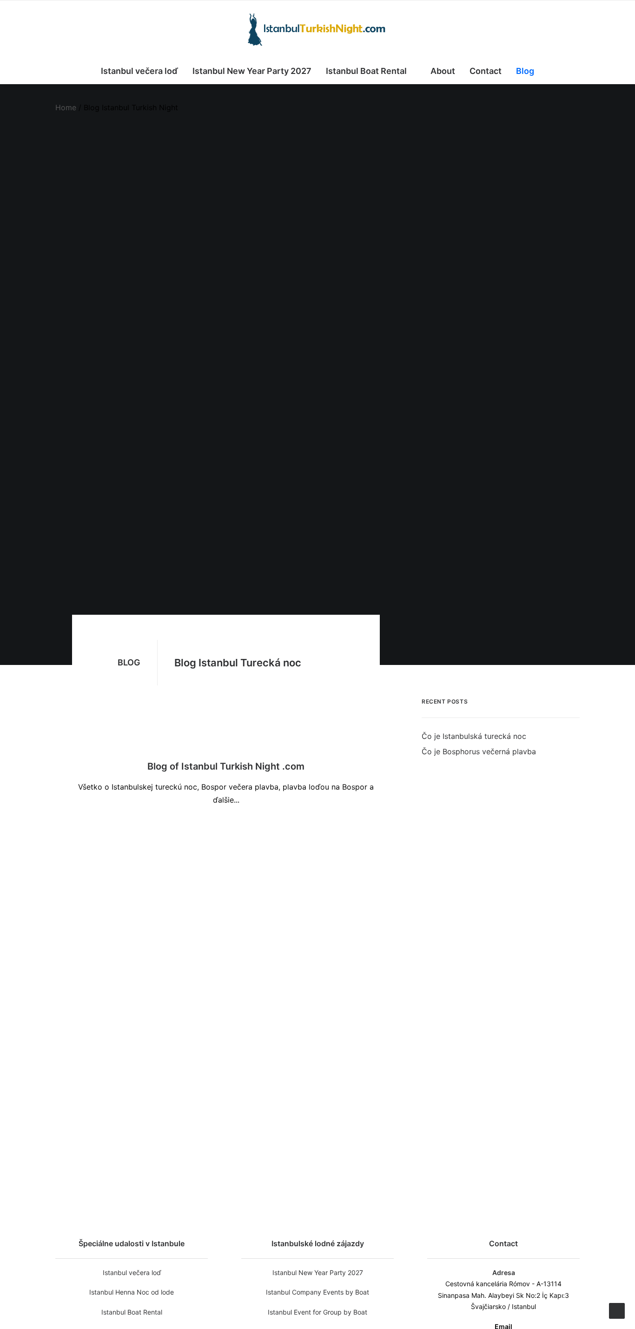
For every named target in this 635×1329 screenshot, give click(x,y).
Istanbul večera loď (139, 71)
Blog (525, 71)
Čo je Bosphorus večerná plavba (299, 1035)
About (442, 71)
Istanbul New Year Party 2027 (251, 71)
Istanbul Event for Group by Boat (317, 1312)
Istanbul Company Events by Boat (317, 1292)
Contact (486, 71)
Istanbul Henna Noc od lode (131, 1292)
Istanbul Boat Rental (366, 71)
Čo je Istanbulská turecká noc (301, 818)
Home (65, 107)
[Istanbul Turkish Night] (317, 29)
